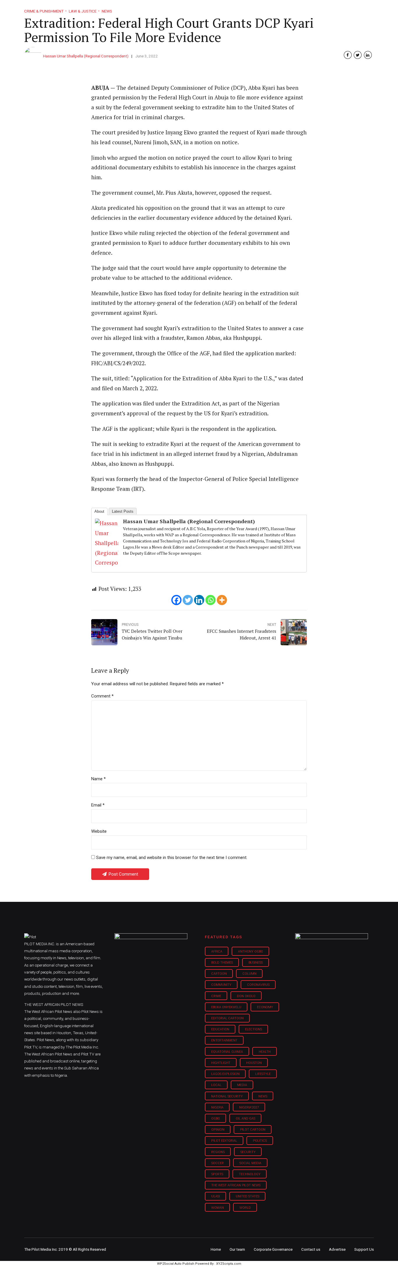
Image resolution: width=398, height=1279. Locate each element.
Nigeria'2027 (249, 1107)
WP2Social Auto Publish (175, 1264)
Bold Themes (222, 962)
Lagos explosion (225, 1074)
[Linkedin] (199, 600)
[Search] (370, 3)
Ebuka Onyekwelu (226, 1007)
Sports (217, 1174)
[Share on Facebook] (348, 55)
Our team (237, 1249)
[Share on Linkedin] (368, 55)
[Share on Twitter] (358, 55)
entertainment (224, 1040)
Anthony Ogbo (250, 951)
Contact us (310, 1249)
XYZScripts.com (228, 1264)
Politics (260, 1141)
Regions (218, 1152)
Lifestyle (218, 8)
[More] (222, 600)
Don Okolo (246, 996)
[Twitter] (188, 600)
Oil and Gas (245, 1118)
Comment (102, 696)
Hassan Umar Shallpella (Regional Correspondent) (85, 56)
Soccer (217, 1163)
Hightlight (220, 1063)
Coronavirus (258, 985)
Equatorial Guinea (227, 1052)
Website (99, 831)
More (312, 8)
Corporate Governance (273, 1249)
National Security (227, 1096)
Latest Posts (122, 511)
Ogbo (215, 1118)
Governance (281, 8)
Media (242, 1085)
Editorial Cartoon (227, 1018)
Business (187, 8)
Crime (216, 996)
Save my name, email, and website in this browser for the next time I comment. (171, 857)
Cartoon (219, 974)
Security (248, 1152)
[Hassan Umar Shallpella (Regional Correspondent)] (106, 562)
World (245, 1208)
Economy (265, 1007)
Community (221, 985)
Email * (98, 805)
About (99, 511)
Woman (217, 1208)
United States (247, 1196)
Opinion (248, 8)
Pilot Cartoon (252, 1130)
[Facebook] (176, 600)
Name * (98, 778)
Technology (249, 1174)
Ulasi (215, 1196)
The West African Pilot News (235, 1185)
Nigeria (217, 1107)
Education (220, 1029)
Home (157, 8)
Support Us (342, 8)
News (262, 1096)
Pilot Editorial (224, 1141)
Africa (216, 951)
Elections (253, 1029)
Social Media (250, 1163)
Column (249, 974)
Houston (254, 1063)
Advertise (337, 1249)
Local (216, 1085)
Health (265, 1052)
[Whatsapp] (210, 600)
